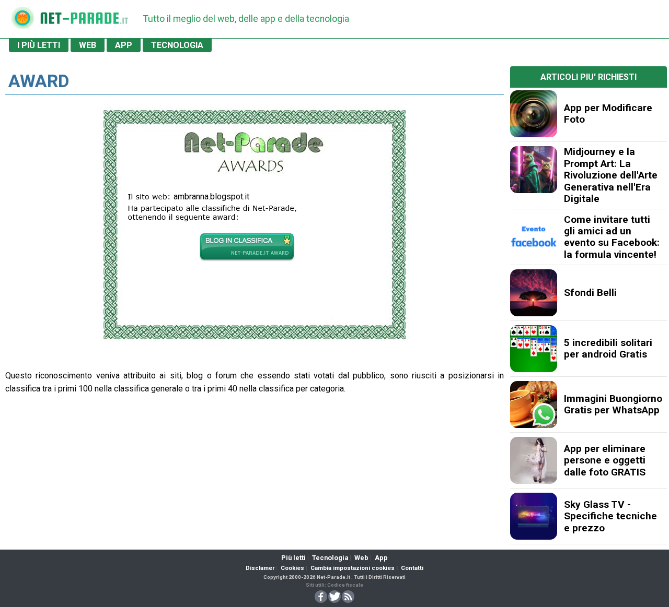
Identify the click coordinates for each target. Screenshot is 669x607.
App (381, 558)
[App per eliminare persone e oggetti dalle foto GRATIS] (533, 460)
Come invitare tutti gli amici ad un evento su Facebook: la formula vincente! (612, 236)
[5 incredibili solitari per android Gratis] (533, 348)
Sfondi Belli (590, 293)
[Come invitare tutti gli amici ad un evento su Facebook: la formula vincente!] (533, 236)
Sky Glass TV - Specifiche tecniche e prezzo (610, 516)
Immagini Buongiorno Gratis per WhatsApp (613, 404)
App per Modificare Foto (608, 113)
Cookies (292, 568)
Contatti (412, 568)
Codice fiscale (345, 585)
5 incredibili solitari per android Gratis (608, 348)
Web (361, 558)
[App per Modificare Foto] (533, 113)
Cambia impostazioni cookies (352, 568)
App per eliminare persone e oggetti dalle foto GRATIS (604, 460)
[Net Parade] (22, 21)
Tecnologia (330, 558)
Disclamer (260, 568)
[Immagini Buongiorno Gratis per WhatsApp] (533, 404)
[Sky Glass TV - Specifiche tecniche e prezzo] (533, 516)
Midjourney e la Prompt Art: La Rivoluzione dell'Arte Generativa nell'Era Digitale (611, 175)
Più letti (293, 558)
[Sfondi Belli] (533, 292)
